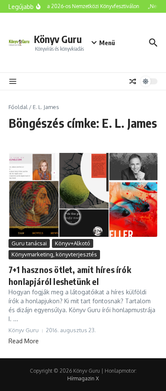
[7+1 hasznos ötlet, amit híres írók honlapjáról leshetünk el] (83, 195)
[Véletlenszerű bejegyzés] (132, 81)
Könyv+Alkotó (72, 243)
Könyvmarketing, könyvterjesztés (54, 254)
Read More (24, 341)
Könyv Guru (58, 39)
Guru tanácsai (29, 243)
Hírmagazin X (83, 378)
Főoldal (18, 107)
